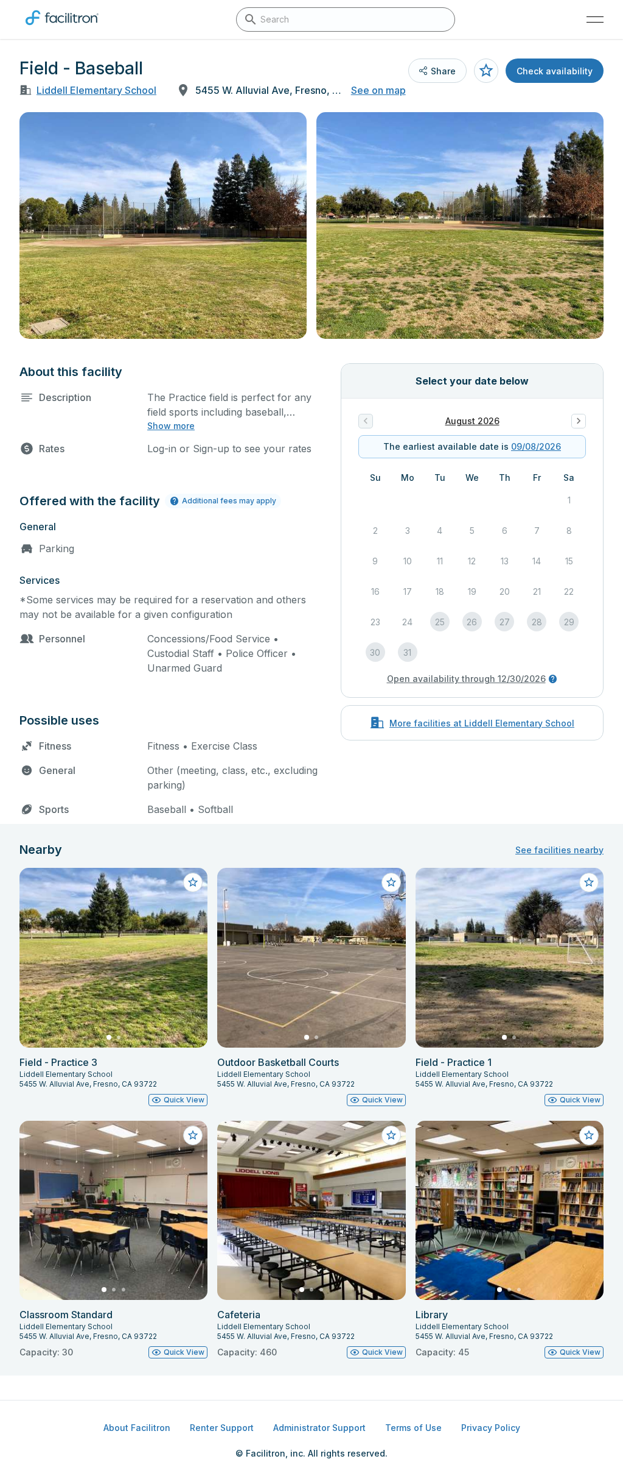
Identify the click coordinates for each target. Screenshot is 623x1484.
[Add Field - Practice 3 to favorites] (193, 882)
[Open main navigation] (595, 19)
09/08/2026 (536, 446)
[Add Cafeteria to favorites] (391, 1135)
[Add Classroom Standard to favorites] (193, 1135)
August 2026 (472, 421)
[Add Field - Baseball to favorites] (486, 71)
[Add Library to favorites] (589, 1135)
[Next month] (578, 421)
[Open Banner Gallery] (163, 225)
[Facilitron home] (62, 27)
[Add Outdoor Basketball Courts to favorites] (391, 882)
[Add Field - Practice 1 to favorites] (589, 882)
